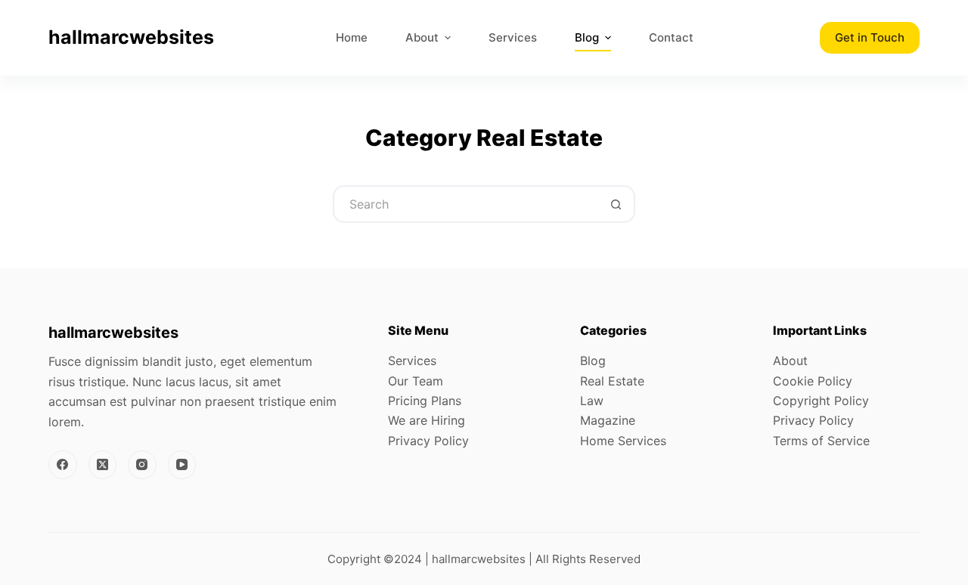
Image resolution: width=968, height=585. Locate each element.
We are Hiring (426, 420)
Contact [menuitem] (671, 37)
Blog (593, 360)
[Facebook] (62, 464)
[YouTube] (182, 464)
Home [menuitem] (352, 37)
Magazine (607, 420)
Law (591, 400)
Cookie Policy (812, 380)
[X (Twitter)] (102, 464)
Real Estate (612, 380)
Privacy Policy (428, 440)
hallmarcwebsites (131, 37)
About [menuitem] (422, 37)
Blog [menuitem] (587, 37)
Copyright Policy (821, 400)
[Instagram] (142, 464)
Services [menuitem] (513, 37)
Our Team (415, 380)
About (790, 360)
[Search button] (616, 204)
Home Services (623, 440)
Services (412, 360)
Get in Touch (869, 37)
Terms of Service (821, 440)
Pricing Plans (424, 400)
